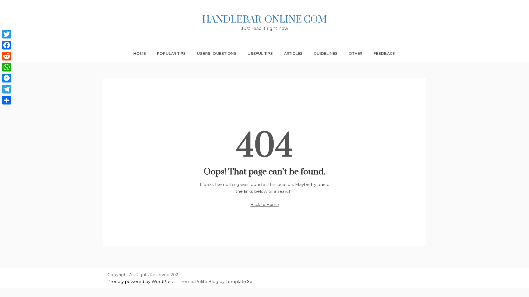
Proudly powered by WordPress (141, 281)
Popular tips (171, 53)
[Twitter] (6, 34)
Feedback (384, 53)
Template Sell (240, 281)
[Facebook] (6, 45)
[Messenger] (6, 78)
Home (139, 53)
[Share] (6, 100)
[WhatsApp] (6, 67)
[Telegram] (6, 89)
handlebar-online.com (264, 20)
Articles (293, 53)
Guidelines (326, 53)
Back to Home (264, 204)
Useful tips (260, 53)
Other (356, 53)
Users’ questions (217, 53)
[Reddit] (6, 56)
